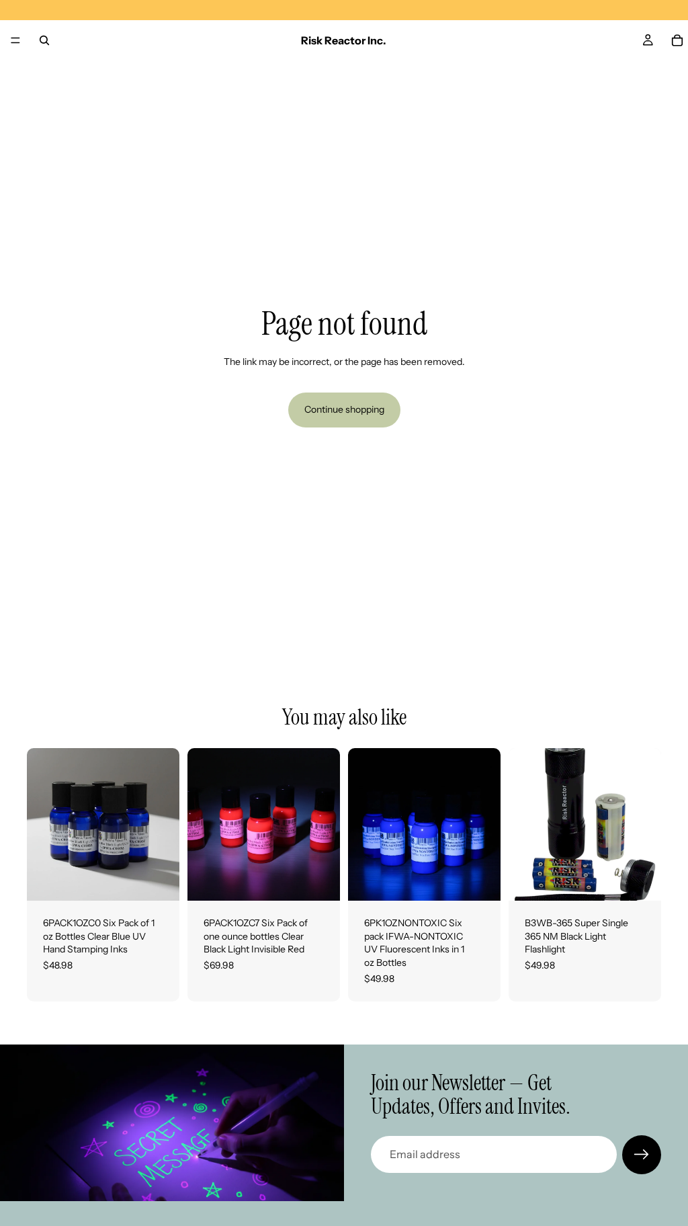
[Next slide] (164, 825)
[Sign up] (641, 1154)
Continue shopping (344, 409)
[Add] (158, 880)
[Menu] (15, 40)
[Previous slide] (41, 825)
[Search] (44, 40)
